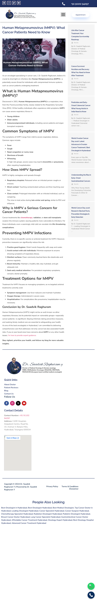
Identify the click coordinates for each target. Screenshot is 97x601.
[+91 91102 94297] (63, 4)
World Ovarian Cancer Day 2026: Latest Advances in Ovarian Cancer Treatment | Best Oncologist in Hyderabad (80, 144)
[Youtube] (19, 3)
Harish (76, 42)
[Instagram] (9, 3)
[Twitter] (14, 3)
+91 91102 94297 (80, 3)
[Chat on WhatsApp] (91, 586)
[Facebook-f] (6, 403)
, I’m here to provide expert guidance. (21, 335)
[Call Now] (91, 595)
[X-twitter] (18, 403)
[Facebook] (4, 3)
